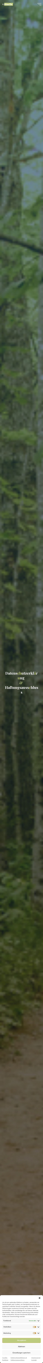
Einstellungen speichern (21, 1353)
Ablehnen (21, 1346)
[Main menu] (39, 4)
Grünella (7, 4)
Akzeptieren (21, 1340)
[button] (39, 1298)
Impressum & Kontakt (35, 1359)
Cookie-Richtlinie (5, 1359)
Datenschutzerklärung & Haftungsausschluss (19, 1359)
